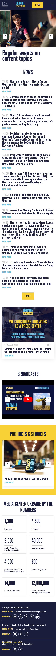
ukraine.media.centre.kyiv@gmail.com (30, 612)
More (28, 296)
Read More (6, 91)
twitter (32, 616)
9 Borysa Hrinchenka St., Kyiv (16, 607)
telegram (20, 616)
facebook (26, 616)
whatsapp (37, 616)
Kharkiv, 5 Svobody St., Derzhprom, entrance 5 (24, 625)
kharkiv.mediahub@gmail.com (27, 629)
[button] (5, 36)
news (37, 4)
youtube (15, 616)
